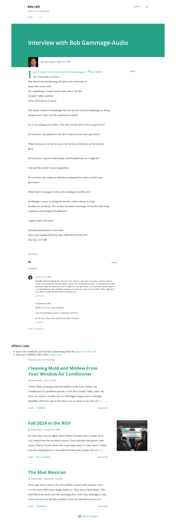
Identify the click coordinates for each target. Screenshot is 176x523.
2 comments (41, 506)
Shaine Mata (41, 277)
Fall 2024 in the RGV (49, 423)
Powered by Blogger (89, 516)
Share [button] (132, 71)
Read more (103, 408)
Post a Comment (36, 328)
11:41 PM (39, 322)
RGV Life (34, 7)
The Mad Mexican (47, 472)
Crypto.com (54, 354)
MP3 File (33, 254)
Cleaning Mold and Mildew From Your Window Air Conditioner (62, 371)
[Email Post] (29, 263)
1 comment (41, 408)
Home (30, 17)
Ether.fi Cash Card (86, 351)
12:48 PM (39, 296)
